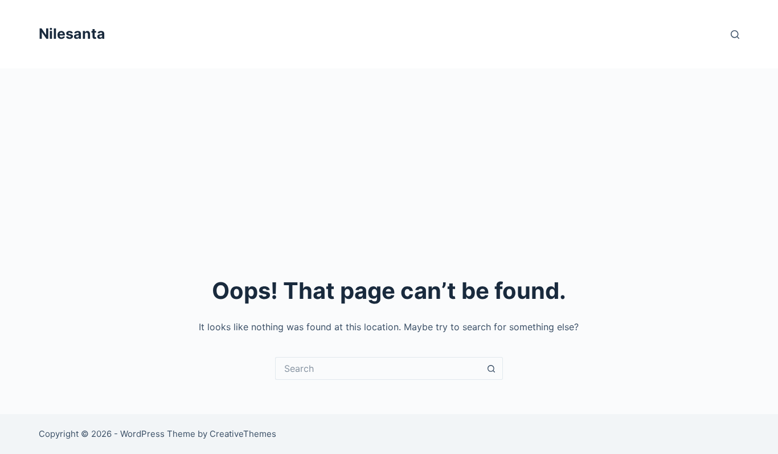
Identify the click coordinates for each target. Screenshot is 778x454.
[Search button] (491, 368)
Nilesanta (72, 33)
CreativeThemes (243, 433)
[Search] (735, 34)
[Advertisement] (389, 154)
